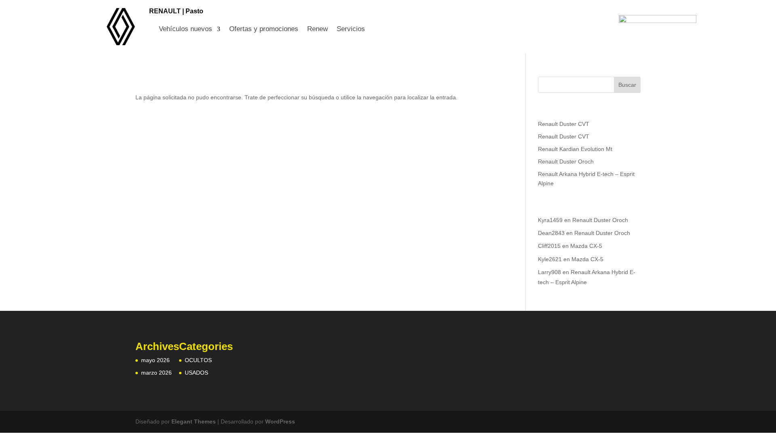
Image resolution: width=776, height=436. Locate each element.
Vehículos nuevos (185, 29)
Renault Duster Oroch (566, 161)
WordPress (280, 421)
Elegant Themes (193, 421)
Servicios (351, 29)
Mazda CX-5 (586, 246)
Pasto (194, 11)
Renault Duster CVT (563, 124)
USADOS (196, 372)
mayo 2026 (155, 360)
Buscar (627, 85)
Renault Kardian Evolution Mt (575, 149)
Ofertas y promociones (263, 29)
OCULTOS (198, 360)
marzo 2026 (156, 372)
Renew (317, 29)
